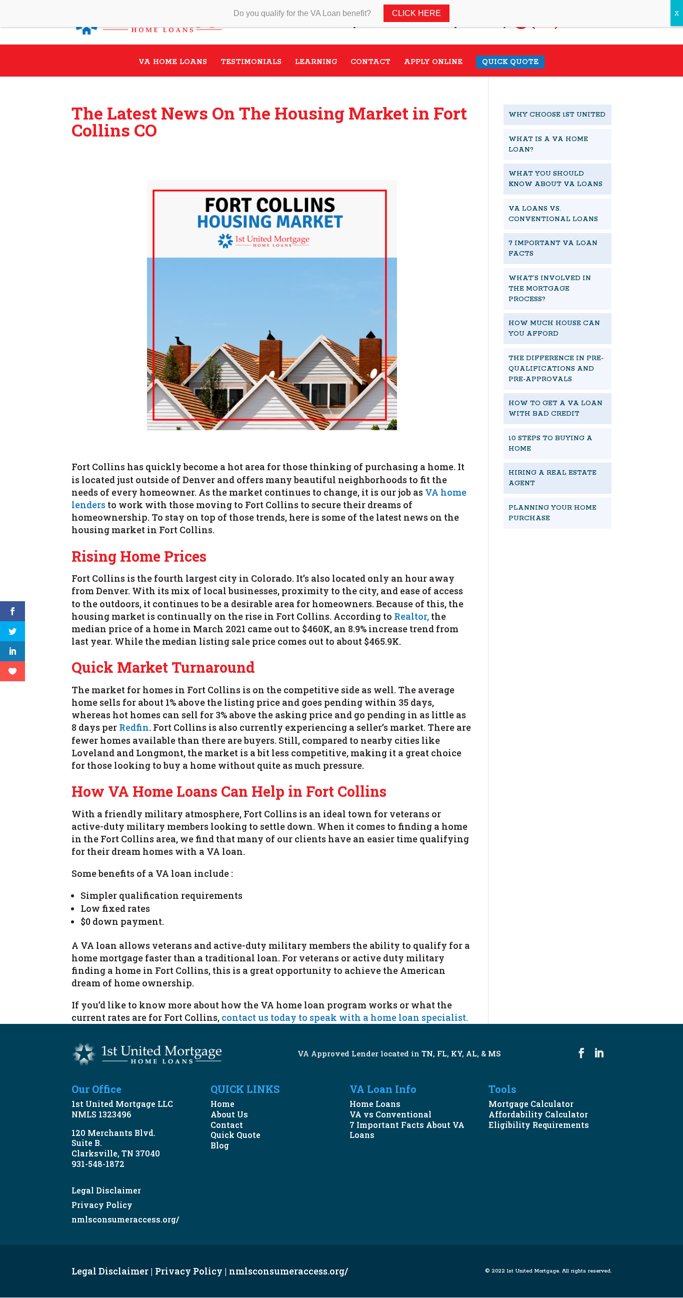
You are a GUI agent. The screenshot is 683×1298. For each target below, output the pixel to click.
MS (494, 1053)
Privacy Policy (102, 1204)
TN (427, 1053)
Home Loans (375, 1103)
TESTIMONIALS (251, 63)
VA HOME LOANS (172, 63)
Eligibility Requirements (538, 1124)
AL (471, 1053)
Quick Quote (235, 1134)
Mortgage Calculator (531, 1103)
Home (222, 1103)
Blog (219, 1145)
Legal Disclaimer (106, 1190)
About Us (229, 1114)
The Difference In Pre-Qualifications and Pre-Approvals (556, 369)
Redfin (133, 727)
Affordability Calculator (538, 1114)
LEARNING (316, 63)
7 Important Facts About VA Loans (407, 1129)
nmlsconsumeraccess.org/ (125, 1219)
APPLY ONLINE (433, 63)
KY (456, 1053)
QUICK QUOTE (510, 62)
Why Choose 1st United (557, 115)
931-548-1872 (98, 1163)
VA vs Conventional (391, 1114)
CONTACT (370, 63)
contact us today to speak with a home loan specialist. (347, 1017)
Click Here (416, 13)
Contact (226, 1124)
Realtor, (410, 616)
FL (442, 1053)
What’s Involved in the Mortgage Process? (549, 289)
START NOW (545, 552)
